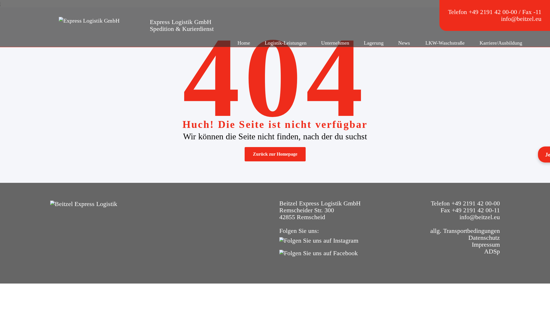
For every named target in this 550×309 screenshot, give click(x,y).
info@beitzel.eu (521, 18)
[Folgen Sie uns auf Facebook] (320, 252)
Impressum (486, 244)
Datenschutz (484, 237)
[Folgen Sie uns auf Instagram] (320, 239)
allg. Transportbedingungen (465, 230)
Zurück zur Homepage (275, 154)
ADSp (492, 251)
